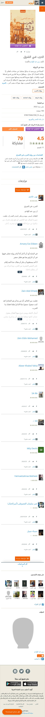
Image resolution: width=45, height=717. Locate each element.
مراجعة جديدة (21, 190)
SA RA (18, 588)
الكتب (36, 704)
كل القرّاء (37, 604)
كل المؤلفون (37, 659)
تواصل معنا (30, 704)
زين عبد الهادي (35, 61)
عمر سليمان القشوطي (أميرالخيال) (8, 588)
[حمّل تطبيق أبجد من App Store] (30, 683)
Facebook (24, 51)
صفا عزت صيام (32, 598)
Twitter (21, 51)
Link (29, 229)
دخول (2, 2)
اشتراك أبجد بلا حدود (8, 704)
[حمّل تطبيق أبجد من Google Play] (13, 683)
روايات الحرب (38, 91)
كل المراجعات (22, 564)
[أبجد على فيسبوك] (27, 671)
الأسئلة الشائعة (20, 704)
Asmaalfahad (24, 588)
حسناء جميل (41, 598)
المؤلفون (21, 706)
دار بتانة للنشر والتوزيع (36, 119)
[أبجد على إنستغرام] (15, 671)
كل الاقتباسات (17, 167)
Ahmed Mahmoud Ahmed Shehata (41, 588)
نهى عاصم (29, 167)
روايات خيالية (16, 97)
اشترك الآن (13, 129)
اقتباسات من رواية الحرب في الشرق (29, 155)
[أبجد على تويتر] (21, 671)
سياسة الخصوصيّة (28, 713)
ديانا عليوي (9, 598)
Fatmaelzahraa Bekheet (24, 598)
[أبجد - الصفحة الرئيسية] (31, 3)
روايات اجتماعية (27, 97)
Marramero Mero (16, 598)
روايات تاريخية (38, 97)
